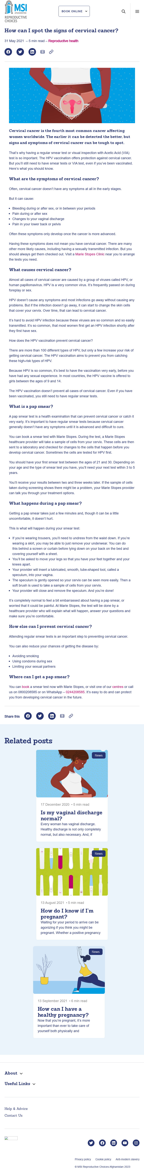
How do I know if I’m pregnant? (67, 913)
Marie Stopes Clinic (89, 254)
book (25, 686)
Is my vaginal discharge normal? (71, 815)
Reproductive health (63, 40)
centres (117, 686)
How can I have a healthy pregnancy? (63, 1011)
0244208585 (75, 692)
